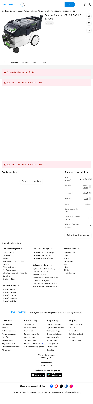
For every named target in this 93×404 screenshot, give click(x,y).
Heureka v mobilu (30, 328)
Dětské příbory (8, 255)
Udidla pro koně (8, 253)
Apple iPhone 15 (69, 253)
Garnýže (6, 264)
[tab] (13, 62)
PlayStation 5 (68, 261)
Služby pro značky (52, 337)
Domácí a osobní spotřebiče (19, 11)
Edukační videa (51, 347)
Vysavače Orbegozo (10, 298)
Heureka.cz (5, 11)
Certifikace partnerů (76, 334)
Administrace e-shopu (54, 324)
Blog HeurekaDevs (8, 343)
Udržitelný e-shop (75, 340)
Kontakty (5, 328)
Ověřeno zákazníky (75, 324)
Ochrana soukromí (30, 340)
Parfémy (66, 255)
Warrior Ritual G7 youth (41, 281)
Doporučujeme (70, 248)
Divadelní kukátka (9, 279)
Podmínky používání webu (71, 392)
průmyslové (84, 179)
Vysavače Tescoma (9, 295)
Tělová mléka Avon (9, 267)
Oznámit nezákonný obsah (11, 347)
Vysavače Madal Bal (9, 301)
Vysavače (46, 11)
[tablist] (32, 62)
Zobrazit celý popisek (31, 181)
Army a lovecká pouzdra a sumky (14, 261)
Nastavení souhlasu (31, 337)
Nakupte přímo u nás (31, 334)
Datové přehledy (52, 340)
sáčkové (85, 193)
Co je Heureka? (7, 324)
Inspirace (72, 337)
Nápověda (50, 350)
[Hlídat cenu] (89, 23)
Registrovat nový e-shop (55, 328)
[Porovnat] (89, 15)
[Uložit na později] (89, 30)
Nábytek (67, 270)
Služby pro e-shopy (53, 331)
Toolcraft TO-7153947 (40, 275)
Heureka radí (28, 331)
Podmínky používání (9, 331)
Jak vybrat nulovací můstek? (43, 258)
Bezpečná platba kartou (32, 343)
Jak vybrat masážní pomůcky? (43, 253)
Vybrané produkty (41, 265)
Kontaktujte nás (46, 358)
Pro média (5, 337)
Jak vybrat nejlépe (41, 248)
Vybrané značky (9, 285)
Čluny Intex (7, 276)
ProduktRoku (73, 331)
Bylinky (5, 258)
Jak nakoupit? (29, 324)
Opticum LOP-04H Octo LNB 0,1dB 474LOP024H (46, 269)
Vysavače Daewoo (9, 292)
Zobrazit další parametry (78, 235)
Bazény (66, 258)
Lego (65, 264)
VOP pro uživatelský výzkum (34, 347)
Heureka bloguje (7, 340)
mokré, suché (85, 186)
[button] (13, 62)
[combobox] (43, 4)
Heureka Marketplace (54, 334)
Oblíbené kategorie (11, 248)
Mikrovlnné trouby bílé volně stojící (15, 273)
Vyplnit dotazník (46, 365)
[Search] (4, 62)
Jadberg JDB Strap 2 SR (41, 272)
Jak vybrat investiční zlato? (42, 255)
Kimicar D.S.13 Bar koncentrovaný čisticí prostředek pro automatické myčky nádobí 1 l (46, 286)
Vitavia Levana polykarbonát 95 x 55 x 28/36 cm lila (46, 278)
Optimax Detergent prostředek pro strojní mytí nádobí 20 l (46, 283)
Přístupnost (6, 350)
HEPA (86, 199)
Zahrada (66, 267)
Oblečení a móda (69, 273)
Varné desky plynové (10, 270)
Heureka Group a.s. (36, 392)
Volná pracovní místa (9, 334)
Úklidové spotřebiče (36, 11)
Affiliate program (52, 343)
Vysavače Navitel (9, 289)
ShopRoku (72, 328)
